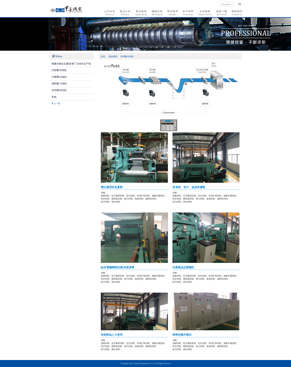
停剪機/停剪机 (59, 70)
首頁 (103, 56)
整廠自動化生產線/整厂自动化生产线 (71, 63)
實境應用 (172, 13)
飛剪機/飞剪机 (59, 83)
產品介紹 (125, 13)
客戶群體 (188, 13)
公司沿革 (109, 13)
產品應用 (141, 13)
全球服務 (205, 13)
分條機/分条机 (59, 77)
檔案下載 (221, 13)
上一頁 (56, 103)
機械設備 (157, 13)
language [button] (225, 4)
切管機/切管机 (59, 90)
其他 (54, 97)
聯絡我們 (237, 13)
